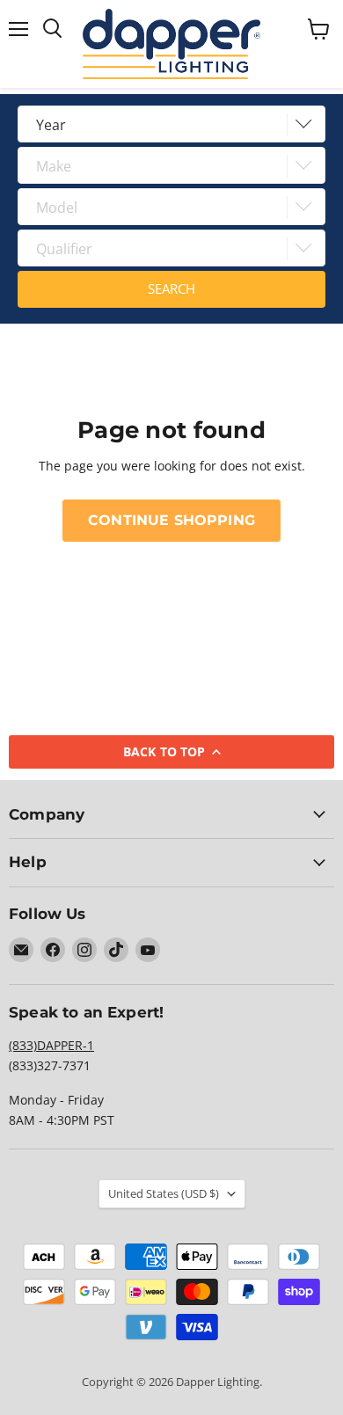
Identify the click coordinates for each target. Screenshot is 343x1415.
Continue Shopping (171, 520)
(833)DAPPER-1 (51, 1045)
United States (163, 1193)
